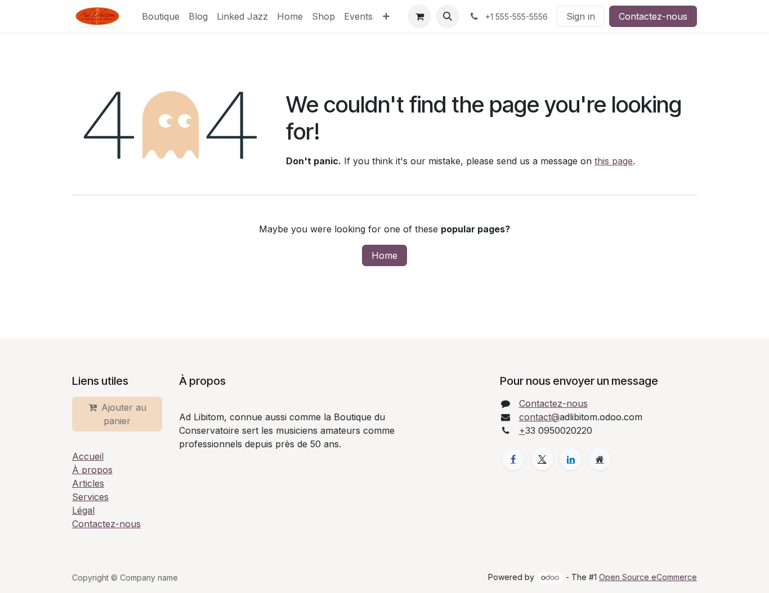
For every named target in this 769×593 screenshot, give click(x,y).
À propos (92, 469)
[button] (447, 16)
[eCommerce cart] (419, 16)
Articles (88, 483)
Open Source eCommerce (648, 577)
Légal (83, 510)
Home (384, 255)
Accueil (88, 456)
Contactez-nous (653, 16)
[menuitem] (160, 16)
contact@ (539, 417)
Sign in (580, 16)
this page (613, 161)
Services (90, 496)
